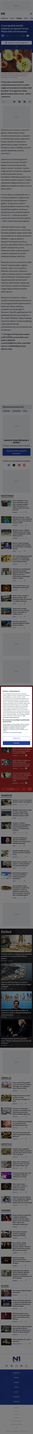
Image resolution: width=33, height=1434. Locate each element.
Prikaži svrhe (16, 738)
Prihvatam (16, 743)
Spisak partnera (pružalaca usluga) (12, 732)
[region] (16, 717)
